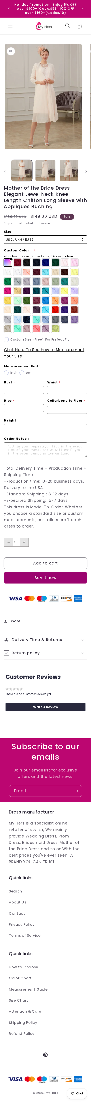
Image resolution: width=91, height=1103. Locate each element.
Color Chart (20, 978)
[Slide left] (5, 172)
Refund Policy (21, 1033)
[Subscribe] (76, 791)
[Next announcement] (82, 8)
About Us (17, 902)
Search (15, 891)
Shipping (10, 223)
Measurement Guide (28, 989)
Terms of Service (25, 935)
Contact (17, 913)
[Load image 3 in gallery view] (69, 170)
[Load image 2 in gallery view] (45, 170)
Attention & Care (25, 1011)
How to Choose (23, 967)
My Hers (52, 1093)
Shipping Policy (23, 1022)
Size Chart (18, 1000)
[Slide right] (86, 172)
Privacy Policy (22, 924)
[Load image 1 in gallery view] (21, 170)
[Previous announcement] (8, 8)
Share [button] (15, 621)
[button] (10, 26)
